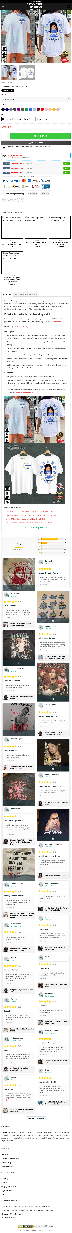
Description (7, 294)
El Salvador (33, 194)
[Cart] (68, 6)
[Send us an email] (37, 1)
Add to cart (40, 136)
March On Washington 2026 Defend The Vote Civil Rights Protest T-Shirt (31, 515)
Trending (10, 82)
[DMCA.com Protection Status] (25, 1226)
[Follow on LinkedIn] (41, 1)
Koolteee (57, 321)
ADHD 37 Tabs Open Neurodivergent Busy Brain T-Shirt (25, 519)
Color (3, 105)
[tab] (7, 294)
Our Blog (4, 1179)
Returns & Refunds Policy (10, 1159)
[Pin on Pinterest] (18, 200)
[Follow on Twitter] (35, 1)
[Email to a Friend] (14, 200)
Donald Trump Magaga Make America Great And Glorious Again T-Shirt (12, 280)
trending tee (45, 194)
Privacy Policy (6, 1163)
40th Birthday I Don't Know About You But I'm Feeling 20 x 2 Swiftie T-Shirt (22, 915)
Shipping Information (8, 1187)
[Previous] (5, 36)
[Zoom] (4, 61)
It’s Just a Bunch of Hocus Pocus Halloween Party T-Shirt (12, 243)
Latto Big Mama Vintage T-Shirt (55, 875)
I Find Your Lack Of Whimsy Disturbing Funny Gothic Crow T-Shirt (29, 523)
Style (3, 95)
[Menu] (2, 6)
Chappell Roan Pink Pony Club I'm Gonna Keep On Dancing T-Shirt (21, 842)
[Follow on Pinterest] (39, 1)
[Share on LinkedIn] (22, 200)
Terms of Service (7, 1166)
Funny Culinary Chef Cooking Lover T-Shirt (59, 243)
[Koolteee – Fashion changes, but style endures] (36, 6)
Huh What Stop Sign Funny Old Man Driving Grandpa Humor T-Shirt (29, 511)
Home (3, 82)
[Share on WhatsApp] (3, 200)
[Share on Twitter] (11, 200)
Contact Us (5, 1183)
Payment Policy (6, 1191)
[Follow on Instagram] (33, 1)
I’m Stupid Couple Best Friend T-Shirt (36, 243)
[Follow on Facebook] (31, 1)
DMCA (3, 1195)
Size (3, 114)
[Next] (67, 36)
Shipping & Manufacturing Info (26, 294)
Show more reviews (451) (36, 1118)
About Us (4, 1155)
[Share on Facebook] (7, 200)
